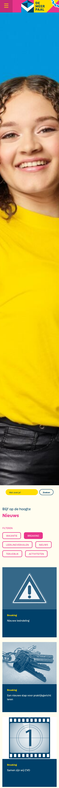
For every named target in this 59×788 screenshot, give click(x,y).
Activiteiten (36, 553)
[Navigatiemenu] (6, 6)
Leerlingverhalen (17, 544)
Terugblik (12, 553)
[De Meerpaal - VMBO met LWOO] (40, 6)
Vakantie (11, 535)
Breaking (33, 535)
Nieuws (43, 544)
